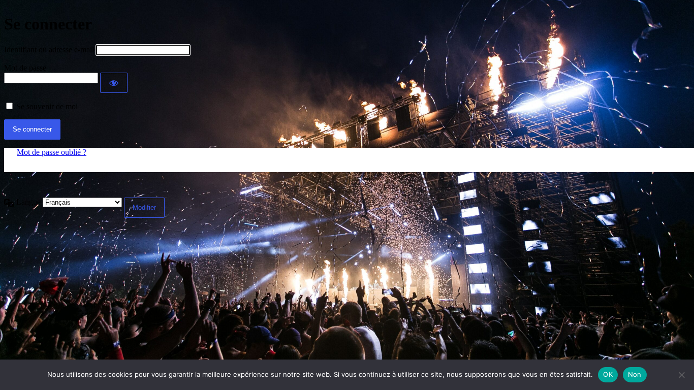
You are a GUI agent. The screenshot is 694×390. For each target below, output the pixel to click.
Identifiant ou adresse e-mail (49, 49)
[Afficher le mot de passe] (114, 83)
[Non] (681, 375)
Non (635, 374)
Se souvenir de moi (47, 106)
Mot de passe (25, 67)
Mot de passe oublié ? (51, 152)
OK (608, 374)
